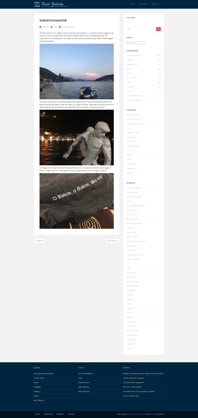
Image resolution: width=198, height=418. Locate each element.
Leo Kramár (131, 277)
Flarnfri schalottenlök (134, 223)
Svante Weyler (132, 322)
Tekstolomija (131, 326)
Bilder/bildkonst (132, 64)
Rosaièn (130, 313)
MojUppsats (131, 290)
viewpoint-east (132, 335)
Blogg (133, 4)
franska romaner (133, 133)
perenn (129, 155)
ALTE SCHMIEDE (133, 115)
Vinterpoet (130, 344)
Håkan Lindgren (132, 237)
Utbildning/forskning (134, 96)
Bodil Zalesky (121, 414)
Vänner (36, 396)
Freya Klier (130, 228)
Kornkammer (131, 142)
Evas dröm (131, 214)
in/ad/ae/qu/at (132, 137)
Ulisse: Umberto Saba (131, 396)
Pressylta (130, 299)
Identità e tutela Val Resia (136, 241)
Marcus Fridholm (133, 286)
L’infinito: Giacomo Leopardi (133, 378)
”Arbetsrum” (143, 4)
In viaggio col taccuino (135, 255)
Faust (80, 378)
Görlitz (36, 382)
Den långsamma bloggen (136, 205)
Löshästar (130, 87)
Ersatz (129, 128)
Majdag (36, 391)
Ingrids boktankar (133, 259)
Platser (129, 82)
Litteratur (130, 60)
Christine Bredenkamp (135, 124)
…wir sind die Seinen (134, 188)
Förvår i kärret (39, 378)
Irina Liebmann (83, 387)
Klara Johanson (84, 391)
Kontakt (71, 414)
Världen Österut (132, 330)
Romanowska (132, 168)
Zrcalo (129, 348)
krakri (129, 268)
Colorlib (147, 414)
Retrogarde (131, 164)
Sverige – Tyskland (133, 100)
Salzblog (130, 317)
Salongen (130, 173)
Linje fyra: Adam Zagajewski (133, 382)
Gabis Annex (131, 232)
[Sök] (158, 29)
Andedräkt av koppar (134, 197)
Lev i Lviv (130, 150)
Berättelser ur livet (67, 27)
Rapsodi (130, 304)
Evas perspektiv (132, 219)
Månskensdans (132, 281)
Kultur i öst (131, 272)
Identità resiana (132, 246)
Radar (129, 159)
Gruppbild (37, 387)
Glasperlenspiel (83, 382)
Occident (130, 295)
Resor (129, 69)
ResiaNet (130, 308)
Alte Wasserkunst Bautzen (43, 373)
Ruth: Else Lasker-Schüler (132, 387)
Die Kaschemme (133, 210)
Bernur (129, 201)
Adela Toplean (132, 192)
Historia (129, 91)
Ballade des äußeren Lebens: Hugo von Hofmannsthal (143, 373)
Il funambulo (131, 250)
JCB (128, 263)
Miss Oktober (39, 400)
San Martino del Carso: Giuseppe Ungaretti (139, 391)
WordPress (160, 414)
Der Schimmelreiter (85, 373)
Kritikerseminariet (133, 146)
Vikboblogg (131, 339)
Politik (129, 73)
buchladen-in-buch (133, 119)
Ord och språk (132, 78)
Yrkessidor (155, 4)
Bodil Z (55, 27)
